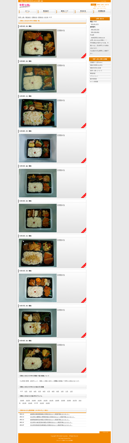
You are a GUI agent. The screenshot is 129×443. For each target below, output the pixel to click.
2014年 (30, 403)
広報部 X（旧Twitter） (96, 62)
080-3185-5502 (95, 29)
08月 (53, 391)
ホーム (27, 11)
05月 (39, 391)
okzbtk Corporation (63, 436)
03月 (30, 391)
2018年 (69, 400)
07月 (48, 391)
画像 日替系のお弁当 (96, 65)
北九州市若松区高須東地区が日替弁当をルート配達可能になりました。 (51, 425)
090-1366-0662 (95, 32)
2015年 (24, 403)
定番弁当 (34, 17)
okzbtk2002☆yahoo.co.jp (98, 37)
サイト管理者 (94, 81)
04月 (35, 391)
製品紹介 (46, 11)
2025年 (28, 400)
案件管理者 (93, 79)
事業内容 (92, 73)
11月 (66, 391)
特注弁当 (83, 11)
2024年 (34, 400)
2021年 (51, 400)
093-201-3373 (95, 24)
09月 (57, 391)
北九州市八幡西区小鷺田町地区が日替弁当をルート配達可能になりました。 (52, 417)
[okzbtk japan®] (25, 6)
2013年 (46, 17)
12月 (71, 391)
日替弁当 (40, 17)
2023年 (40, 400)
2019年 (63, 400)
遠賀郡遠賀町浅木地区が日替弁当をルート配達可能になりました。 (50, 419)
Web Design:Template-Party (64, 438)
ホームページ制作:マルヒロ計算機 (64, 440)
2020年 (57, 400)
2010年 (48, 403)
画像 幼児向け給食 (95, 68)
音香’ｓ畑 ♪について (96, 70)
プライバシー (94, 76)
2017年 (75, 400)
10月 (62, 391)
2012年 (42, 403)
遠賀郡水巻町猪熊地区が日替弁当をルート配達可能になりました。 (50, 414)
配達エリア (64, 11)
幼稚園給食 (101, 11)
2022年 (46, 400)
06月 (44, 391)
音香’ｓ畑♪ (21, 17)
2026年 (22, 400)
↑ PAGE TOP (105, 432)
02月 (26, 391)
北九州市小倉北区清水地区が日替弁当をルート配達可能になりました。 (51, 422)
